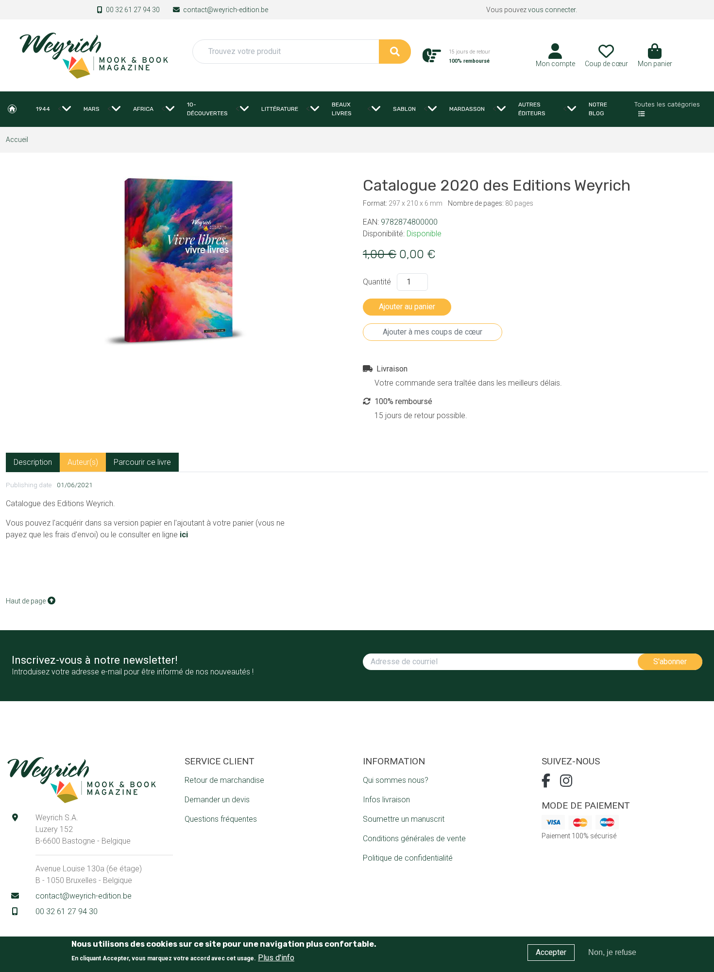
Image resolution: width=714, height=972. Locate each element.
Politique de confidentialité (408, 858)
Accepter (551, 952)
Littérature (279, 109)
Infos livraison (386, 799)
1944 (43, 109)
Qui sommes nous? (395, 780)
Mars (92, 109)
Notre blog (598, 109)
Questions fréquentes (221, 819)
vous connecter (552, 10)
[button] (655, 59)
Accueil (12, 109)
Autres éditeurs (531, 109)
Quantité (377, 281)
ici (184, 534)
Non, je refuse (612, 952)
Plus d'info (276, 957)
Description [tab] (33, 462)
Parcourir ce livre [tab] (142, 462)
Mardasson (467, 109)
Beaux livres (342, 109)
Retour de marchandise (224, 780)
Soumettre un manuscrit (403, 819)
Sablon (404, 109)
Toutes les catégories (667, 104)
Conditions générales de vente (414, 838)
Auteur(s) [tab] (83, 462)
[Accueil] (93, 54)
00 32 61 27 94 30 (133, 10)
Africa (143, 109)
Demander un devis (217, 799)
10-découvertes (207, 109)
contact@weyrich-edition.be (225, 10)
